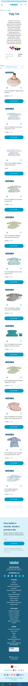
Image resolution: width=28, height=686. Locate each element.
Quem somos (14, 631)
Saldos (14, 582)
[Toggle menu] (2, 5)
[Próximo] (20, 507)
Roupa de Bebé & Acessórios (14, 602)
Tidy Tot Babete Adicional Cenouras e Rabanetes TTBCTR (13, 381)
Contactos (14, 637)
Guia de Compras (14, 619)
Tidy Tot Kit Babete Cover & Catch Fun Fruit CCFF (13, 200)
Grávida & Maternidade (14, 594)
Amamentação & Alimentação (14, 590)
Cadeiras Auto (14, 584)
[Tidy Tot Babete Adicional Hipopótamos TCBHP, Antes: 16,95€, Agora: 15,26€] (14, 478)
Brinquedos (14, 588)
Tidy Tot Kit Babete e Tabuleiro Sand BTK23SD (13, 91)
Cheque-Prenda (14, 604)
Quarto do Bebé (14, 600)
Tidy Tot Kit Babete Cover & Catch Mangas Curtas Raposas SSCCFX (13, 417)
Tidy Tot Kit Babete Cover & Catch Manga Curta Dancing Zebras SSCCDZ (13, 345)
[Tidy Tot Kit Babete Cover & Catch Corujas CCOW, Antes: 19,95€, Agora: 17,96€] (14, 261)
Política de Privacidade (15, 548)
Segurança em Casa (14, 596)
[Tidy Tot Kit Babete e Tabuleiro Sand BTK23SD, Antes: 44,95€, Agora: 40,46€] (14, 80)
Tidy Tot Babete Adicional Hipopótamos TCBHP (11, 490)
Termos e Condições (14, 615)
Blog (14, 635)
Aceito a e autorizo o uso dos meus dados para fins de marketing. (14, 550)
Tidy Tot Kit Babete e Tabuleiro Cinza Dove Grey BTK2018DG (12, 309)
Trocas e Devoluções (14, 613)
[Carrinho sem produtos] (21, 5)
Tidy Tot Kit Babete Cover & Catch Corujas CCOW (13, 272)
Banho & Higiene (14, 598)
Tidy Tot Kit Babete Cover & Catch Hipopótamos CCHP (13, 127)
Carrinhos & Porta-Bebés (14, 586)
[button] (14, 56)
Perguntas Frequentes (14, 611)
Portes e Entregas (14, 617)
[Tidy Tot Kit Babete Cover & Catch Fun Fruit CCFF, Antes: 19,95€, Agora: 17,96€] (14, 189)
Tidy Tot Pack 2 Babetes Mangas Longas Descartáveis (13, 164)
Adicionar (15, 101)
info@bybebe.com (14, 573)
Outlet (14, 592)
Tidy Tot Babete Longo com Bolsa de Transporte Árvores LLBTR (13, 453)
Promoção (8, 72)
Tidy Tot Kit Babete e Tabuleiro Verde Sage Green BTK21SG (12, 236)
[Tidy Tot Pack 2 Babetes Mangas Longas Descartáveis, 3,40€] (14, 152)
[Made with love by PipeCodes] (14, 658)
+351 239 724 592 (14, 567)
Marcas (14, 633)
